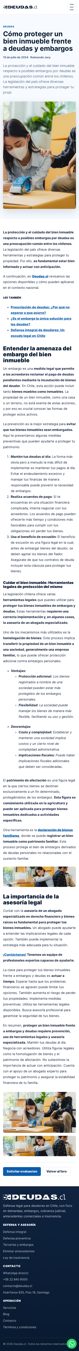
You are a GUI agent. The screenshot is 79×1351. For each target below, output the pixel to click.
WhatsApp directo (15, 1273)
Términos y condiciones (19, 1327)
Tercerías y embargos (18, 1244)
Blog (6, 1314)
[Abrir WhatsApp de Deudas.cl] (72, 1344)
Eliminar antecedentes (19, 1251)
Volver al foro (56, 1171)
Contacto (9, 1320)
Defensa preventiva (17, 1238)
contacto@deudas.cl (17, 1286)
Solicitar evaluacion (22, 1171)
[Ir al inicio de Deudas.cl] (34, 1197)
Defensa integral (14, 1232)
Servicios (9, 1308)
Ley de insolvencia (16, 1258)
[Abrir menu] (71, 7)
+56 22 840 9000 (15, 1279)
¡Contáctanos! (14, 955)
